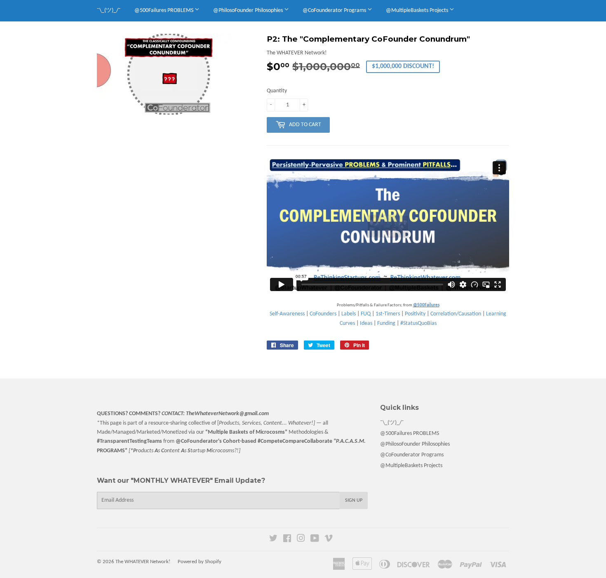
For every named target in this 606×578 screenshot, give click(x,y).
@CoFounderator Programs (335, 10)
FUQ (366, 314)
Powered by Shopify (199, 561)
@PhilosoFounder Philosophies (248, 10)
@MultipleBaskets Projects (417, 10)
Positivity (415, 314)
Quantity (277, 91)
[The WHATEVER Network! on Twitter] (273, 540)
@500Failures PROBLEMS (164, 10)
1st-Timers (388, 314)
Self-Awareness (287, 314)
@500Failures (426, 305)
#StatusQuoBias (418, 323)
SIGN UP (353, 500)
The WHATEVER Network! (142, 561)
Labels (348, 314)
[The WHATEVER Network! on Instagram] (301, 540)
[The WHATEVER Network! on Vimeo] (328, 540)
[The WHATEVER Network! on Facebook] (287, 540)
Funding (386, 323)
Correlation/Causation (455, 314)
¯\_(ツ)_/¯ (109, 10)
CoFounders (323, 314)
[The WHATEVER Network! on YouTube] (314, 540)
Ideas (366, 323)
